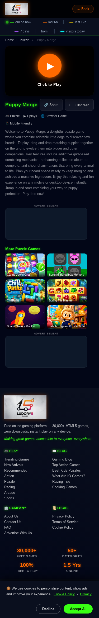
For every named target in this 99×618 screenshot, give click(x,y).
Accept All (78, 609)
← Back (83, 9)
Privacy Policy (63, 516)
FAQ (7, 527)
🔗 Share (51, 105)
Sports (9, 498)
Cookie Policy (64, 594)
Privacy (86, 594)
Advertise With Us (18, 533)
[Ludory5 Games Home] (16, 9)
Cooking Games (64, 487)
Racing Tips (61, 481)
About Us (11, 516)
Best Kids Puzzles (66, 470)
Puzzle (25, 40)
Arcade (9, 493)
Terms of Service (65, 522)
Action (9, 476)
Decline (48, 609)
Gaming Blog (62, 459)
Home (9, 40)
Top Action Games (66, 465)
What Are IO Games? (68, 476)
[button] (49, 71)
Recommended (15, 470)
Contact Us (12, 522)
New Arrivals (13, 465)
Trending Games (17, 459)
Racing (9, 487)
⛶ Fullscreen (79, 105)
